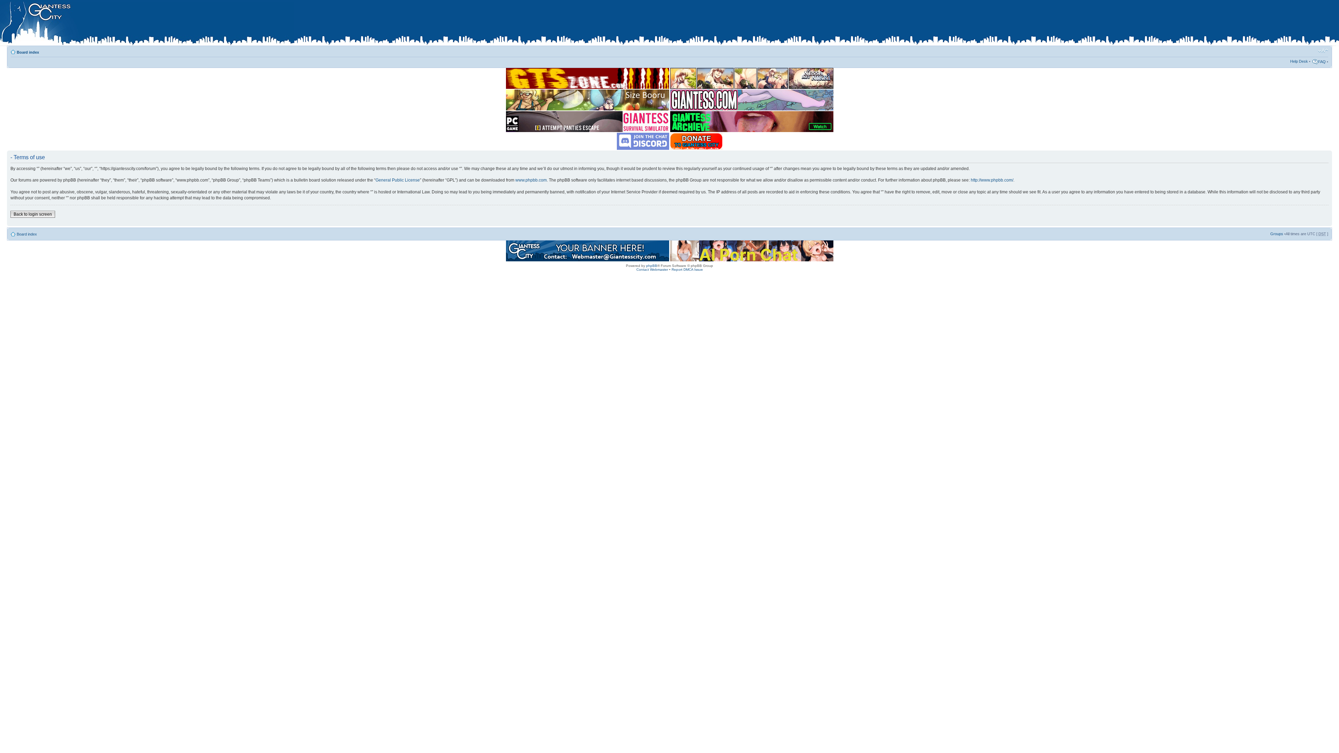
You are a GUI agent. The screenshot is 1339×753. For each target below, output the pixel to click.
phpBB (651, 266)
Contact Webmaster (652, 269)
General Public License (398, 180)
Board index (28, 52)
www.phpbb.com (531, 180)
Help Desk (1299, 61)
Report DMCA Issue (687, 269)
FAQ (1322, 62)
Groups (1276, 234)
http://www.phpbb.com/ (992, 180)
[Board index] (147, 24)
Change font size (1323, 51)
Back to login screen (33, 214)
